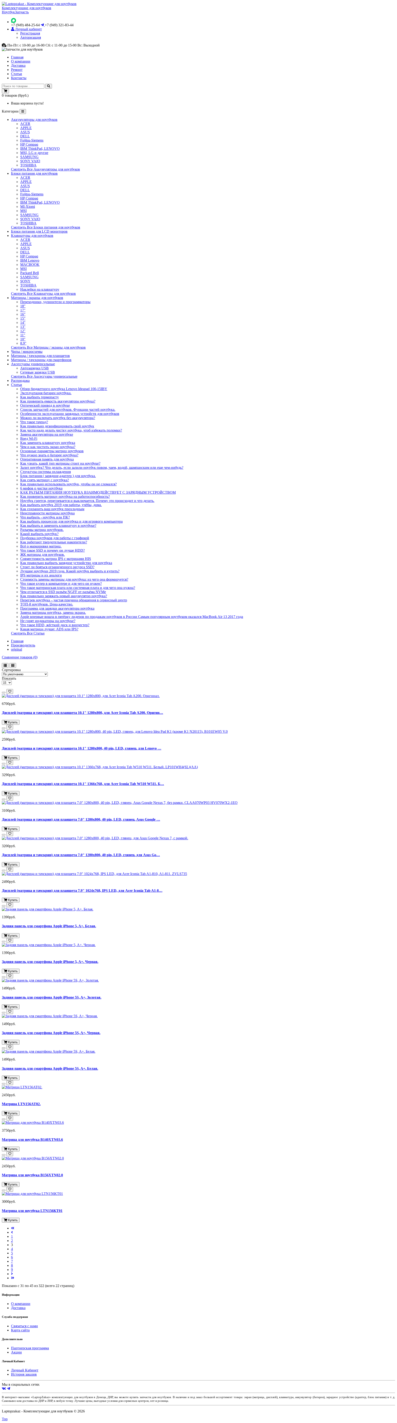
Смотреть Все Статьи (28, 633)
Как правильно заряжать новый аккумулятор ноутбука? (63, 596)
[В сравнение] (4, 692)
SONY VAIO (30, 161)
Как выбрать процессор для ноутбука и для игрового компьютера (71, 521)
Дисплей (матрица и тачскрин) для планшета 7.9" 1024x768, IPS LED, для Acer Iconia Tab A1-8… (82, 891)
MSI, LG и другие (34, 153)
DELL (25, 136)
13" (23, 327)
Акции (16, 1352)
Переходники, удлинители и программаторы (55, 302)
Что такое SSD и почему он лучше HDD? (52, 550)
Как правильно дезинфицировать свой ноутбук (57, 426)
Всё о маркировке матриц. (41, 546)
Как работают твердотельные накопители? (53, 542)
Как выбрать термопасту (39, 397)
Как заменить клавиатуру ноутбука (47, 443)
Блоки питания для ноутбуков (34, 173)
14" (23, 323)
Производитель (23, 645)
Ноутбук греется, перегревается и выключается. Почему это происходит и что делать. (87, 501)
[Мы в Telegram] (8, 1389)
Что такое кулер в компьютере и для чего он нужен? (61, 583)
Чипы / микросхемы (27, 352)
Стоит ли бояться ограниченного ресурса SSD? (57, 567)
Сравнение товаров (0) (19, 657)
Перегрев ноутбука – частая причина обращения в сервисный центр (73, 600)
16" (23, 314)
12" (23, 331)
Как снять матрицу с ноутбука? (44, 480)
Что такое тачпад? (34, 422)
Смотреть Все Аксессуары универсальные (44, 376)
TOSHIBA (28, 165)
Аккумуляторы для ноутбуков (34, 120)
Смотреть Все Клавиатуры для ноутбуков (43, 294)
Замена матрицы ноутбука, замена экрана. (53, 612)
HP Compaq (29, 144)
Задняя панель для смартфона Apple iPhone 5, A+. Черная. (50, 962)
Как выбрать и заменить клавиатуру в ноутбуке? (58, 525)
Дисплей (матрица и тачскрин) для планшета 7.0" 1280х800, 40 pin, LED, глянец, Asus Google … (81, 819)
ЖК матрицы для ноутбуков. (42, 554)
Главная (17, 57)
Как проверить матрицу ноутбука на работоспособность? (65, 496)
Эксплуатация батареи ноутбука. (45, 393)
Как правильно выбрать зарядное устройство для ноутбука (66, 563)
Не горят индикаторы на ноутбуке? (47, 621)
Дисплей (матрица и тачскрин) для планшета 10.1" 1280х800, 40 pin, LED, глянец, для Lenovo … (81, 748)
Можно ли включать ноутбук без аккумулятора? (57, 418)
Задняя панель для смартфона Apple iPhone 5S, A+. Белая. (50, 1068)
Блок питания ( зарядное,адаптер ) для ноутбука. (58, 476)
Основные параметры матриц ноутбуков (52, 451)
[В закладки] (9, 691)
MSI (23, 211)
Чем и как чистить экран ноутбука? (47, 447)
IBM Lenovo (29, 260)
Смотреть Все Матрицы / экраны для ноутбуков (48, 347)
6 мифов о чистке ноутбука (41, 488)
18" (23, 306)
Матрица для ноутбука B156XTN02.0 (32, 1175)
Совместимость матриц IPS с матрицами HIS (55, 559)
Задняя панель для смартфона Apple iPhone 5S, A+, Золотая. (51, 997)
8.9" (23, 343)
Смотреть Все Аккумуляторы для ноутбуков (45, 169)
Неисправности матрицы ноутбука (47, 513)
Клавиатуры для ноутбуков (32, 236)
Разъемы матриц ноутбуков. (42, 530)
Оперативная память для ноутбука (47, 459)
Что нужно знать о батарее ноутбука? (49, 455)
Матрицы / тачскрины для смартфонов (41, 360)
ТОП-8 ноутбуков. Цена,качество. (46, 604)
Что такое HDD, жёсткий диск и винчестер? (54, 625)
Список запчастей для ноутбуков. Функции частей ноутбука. (67, 410)
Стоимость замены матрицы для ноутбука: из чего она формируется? (74, 579)
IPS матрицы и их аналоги (41, 575)
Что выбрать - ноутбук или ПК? (45, 517)
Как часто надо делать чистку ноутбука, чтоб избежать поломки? (71, 430)
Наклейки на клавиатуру (39, 289)
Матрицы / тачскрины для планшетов (40, 356)
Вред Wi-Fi (28, 439)
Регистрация (30, 33)
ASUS (25, 132)
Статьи (16, 74)
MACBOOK (30, 265)
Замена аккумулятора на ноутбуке (46, 434)
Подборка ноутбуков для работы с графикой (54, 538)
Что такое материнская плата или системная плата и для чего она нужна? (77, 588)
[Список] (5, 665)
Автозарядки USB (34, 368)
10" (23, 339)
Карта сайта (20, 1330)
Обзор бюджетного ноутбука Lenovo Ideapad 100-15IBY (63, 389)
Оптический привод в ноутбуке (45, 405)
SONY (25, 281)
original (16, 649)
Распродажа (20, 381)
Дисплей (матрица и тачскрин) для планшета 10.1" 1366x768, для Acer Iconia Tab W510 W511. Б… (83, 784)
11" (22, 335)
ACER (25, 124)
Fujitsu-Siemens (31, 140)
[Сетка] (12, 665)
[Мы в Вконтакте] (4, 1389)
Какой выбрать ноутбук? (39, 534)
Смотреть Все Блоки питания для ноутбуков (45, 227)
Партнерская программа (30, 1348)
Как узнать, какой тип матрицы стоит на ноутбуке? (60, 463)
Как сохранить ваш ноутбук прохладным (52, 509)
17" (23, 310)
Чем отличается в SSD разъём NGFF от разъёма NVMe (63, 592)
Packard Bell (29, 273)
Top (5, 1419)
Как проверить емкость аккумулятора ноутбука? (57, 401)
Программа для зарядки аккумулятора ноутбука (57, 608)
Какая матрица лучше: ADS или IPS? (49, 629)
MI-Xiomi (27, 207)
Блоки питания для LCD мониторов (39, 231)
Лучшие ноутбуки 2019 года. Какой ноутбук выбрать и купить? (69, 571)
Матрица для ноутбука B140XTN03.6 (32, 1140)
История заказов (24, 1374)
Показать (9, 678)
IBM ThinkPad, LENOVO (40, 149)
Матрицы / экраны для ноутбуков (37, 298)
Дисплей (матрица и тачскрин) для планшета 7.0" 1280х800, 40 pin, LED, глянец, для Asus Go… (81, 855)
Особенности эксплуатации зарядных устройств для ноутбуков (69, 414)
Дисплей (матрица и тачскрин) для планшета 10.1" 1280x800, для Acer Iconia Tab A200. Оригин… (82, 713)
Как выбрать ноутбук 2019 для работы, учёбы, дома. (61, 505)
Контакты (18, 78)
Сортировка (11, 670)
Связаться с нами (24, 1326)
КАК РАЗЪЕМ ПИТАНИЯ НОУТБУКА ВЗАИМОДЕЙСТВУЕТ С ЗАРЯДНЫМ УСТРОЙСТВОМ (98, 492)
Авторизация (30, 37)
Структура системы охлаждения (45, 472)
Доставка (18, 65)
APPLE (26, 128)
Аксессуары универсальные (33, 364)
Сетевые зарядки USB (37, 372)
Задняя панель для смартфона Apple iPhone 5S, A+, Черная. (51, 1033)
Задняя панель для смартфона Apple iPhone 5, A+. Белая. (49, 926)
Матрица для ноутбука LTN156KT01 (32, 1211)
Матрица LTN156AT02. (21, 1104)
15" (23, 318)
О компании (20, 61)
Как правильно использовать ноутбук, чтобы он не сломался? (68, 484)
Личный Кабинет (24, 1370)
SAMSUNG (29, 157)
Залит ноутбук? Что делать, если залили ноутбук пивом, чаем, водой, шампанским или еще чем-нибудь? (101, 468)
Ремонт (17, 70)
